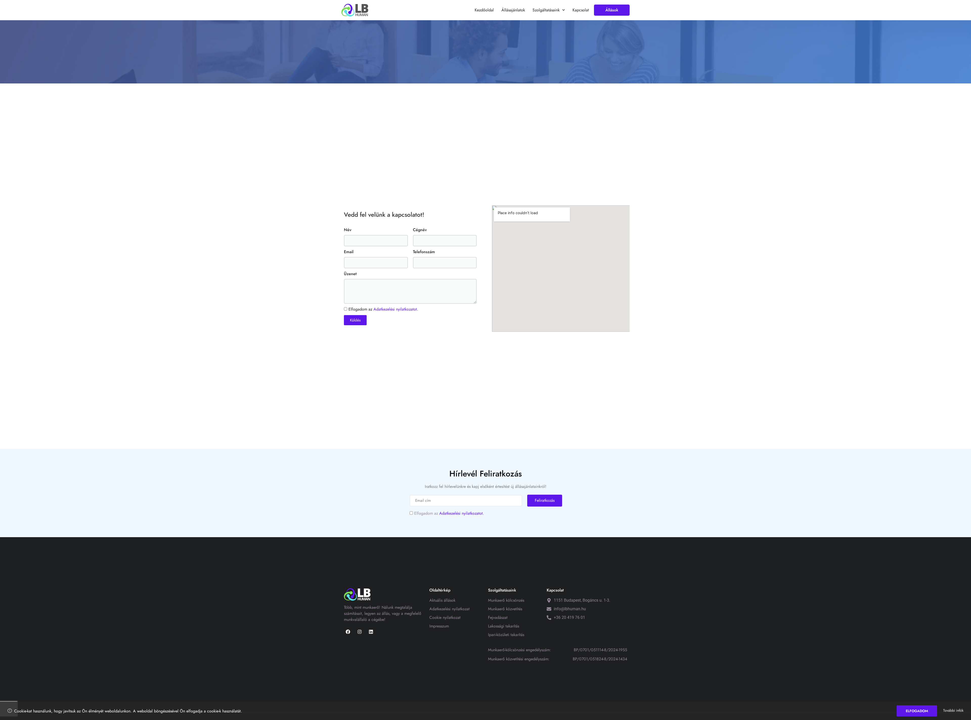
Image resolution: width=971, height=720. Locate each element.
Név (347, 230)
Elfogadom (917, 710)
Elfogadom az (383, 309)
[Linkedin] (371, 632)
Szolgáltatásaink (546, 10)
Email (349, 252)
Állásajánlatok (513, 10)
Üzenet (350, 274)
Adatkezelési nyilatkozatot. (395, 309)
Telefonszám (424, 252)
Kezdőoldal (484, 10)
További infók (953, 710)
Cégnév (420, 230)
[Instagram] (359, 632)
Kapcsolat (580, 10)
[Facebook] (348, 632)
